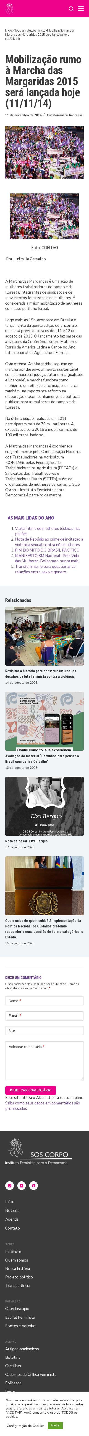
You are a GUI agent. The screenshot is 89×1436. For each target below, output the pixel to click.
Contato (12, 1228)
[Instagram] (9, 1185)
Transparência (17, 1285)
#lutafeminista (57, 115)
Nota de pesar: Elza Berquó (26, 841)
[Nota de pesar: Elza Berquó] (44, 806)
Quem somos (16, 1260)
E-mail (15, 1015)
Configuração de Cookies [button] (25, 1426)
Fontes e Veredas (20, 1326)
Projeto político (19, 1277)
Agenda (11, 1219)
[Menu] (81, 8)
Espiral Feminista (20, 1317)
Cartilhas (13, 1366)
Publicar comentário (31, 1090)
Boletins (12, 1357)
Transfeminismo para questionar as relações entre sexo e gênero (45, 569)
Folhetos (13, 1383)
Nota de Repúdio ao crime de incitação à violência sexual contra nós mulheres (49, 542)
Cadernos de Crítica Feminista (30, 1374)
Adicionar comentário (26, 1047)
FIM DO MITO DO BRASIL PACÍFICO (47, 550)
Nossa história (17, 1268)
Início (9, 1201)
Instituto (13, 1251)
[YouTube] (21, 1185)
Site (12, 1031)
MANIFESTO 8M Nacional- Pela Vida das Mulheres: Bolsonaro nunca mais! (47, 558)
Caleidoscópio (17, 1308)
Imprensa (75, 115)
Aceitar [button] (55, 1425)
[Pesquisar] (71, 8)
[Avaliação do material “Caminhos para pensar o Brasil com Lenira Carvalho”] (44, 721)
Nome (15, 1001)
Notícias (12, 1210)
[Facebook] (33, 1185)
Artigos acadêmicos (22, 1349)
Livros (10, 1391)
